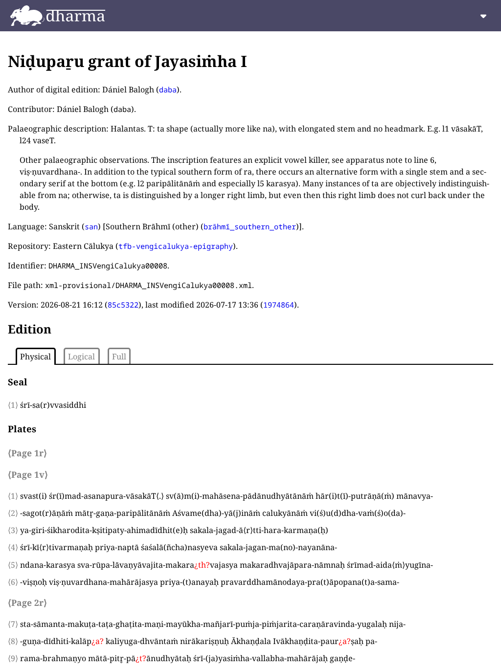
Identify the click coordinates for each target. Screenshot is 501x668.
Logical (81, 356)
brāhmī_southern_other (250, 226)
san (91, 226)
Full (119, 356)
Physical (35, 356)
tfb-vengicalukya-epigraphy (175, 246)
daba (168, 89)
